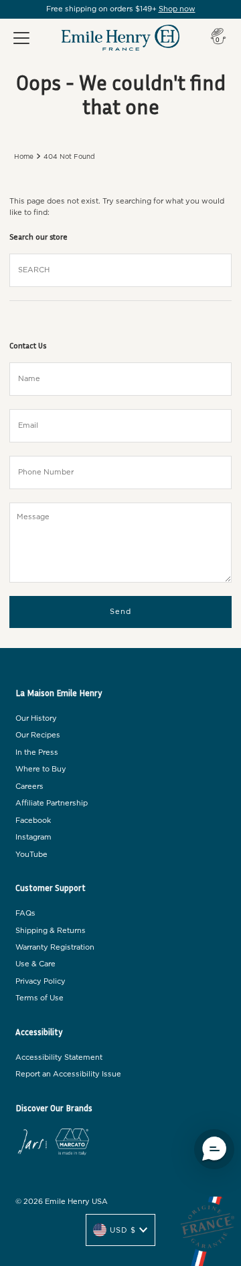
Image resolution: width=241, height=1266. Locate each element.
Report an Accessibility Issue (68, 1074)
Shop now (177, 9)
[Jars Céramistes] (32, 1144)
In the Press (36, 752)
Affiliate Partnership (51, 803)
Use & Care (35, 964)
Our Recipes (37, 735)
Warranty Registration (54, 947)
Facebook (33, 820)
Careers (29, 786)
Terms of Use (39, 998)
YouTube (31, 854)
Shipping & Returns (50, 930)
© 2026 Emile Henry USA (61, 1201)
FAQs (25, 913)
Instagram (33, 837)
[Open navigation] (21, 38)
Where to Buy (40, 769)
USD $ (123, 1230)
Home (23, 156)
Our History (36, 718)
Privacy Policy (40, 981)
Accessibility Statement (58, 1057)
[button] (214, 1149)
